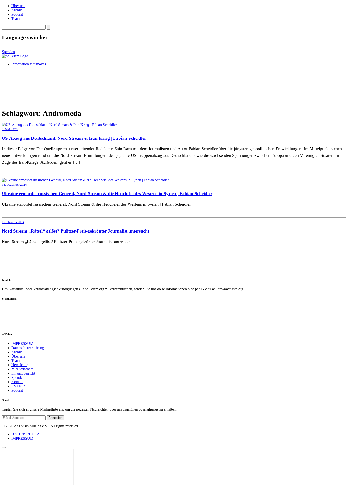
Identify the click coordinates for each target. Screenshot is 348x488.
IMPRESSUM (22, 343)
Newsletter (19, 365)
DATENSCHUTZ (25, 434)
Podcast (17, 14)
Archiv (16, 10)
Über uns (18, 6)
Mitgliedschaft (22, 369)
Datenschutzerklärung (27, 348)
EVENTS (18, 386)
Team (15, 19)
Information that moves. (29, 64)
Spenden (8, 52)
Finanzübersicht (23, 373)
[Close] (4, 447)
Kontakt (17, 382)
